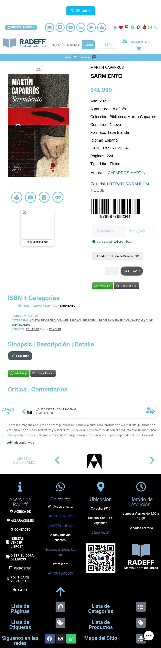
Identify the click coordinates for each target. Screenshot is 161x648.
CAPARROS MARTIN (126, 173)
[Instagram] (60, 638)
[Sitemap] (141, 638)
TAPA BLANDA (21, 324)
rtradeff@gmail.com (60, 525)
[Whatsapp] (71, 638)
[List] (141, 607)
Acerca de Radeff (20, 501)
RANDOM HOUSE (142, 320)
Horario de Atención (141, 501)
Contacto (60, 499)
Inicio (26, 305)
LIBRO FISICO (105, 320)
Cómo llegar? (100, 532)
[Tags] (60, 623)
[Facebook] (50, 638)
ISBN (84, 11)
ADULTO (35, 320)
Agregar (131, 271)
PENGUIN (55, 329)
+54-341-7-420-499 (60, 516)
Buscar (88, 45)
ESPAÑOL (51, 305)
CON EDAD (32, 329)
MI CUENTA (138, 42)
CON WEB (63, 320)
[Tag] (141, 623)
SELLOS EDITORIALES (24, 460)
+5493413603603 (60, 573)
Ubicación (101, 499)
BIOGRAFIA (48, 320)
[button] (75, 57)
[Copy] (60, 607)
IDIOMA (37, 305)
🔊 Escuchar (20, 356)
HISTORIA (89, 320)
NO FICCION (122, 320)
